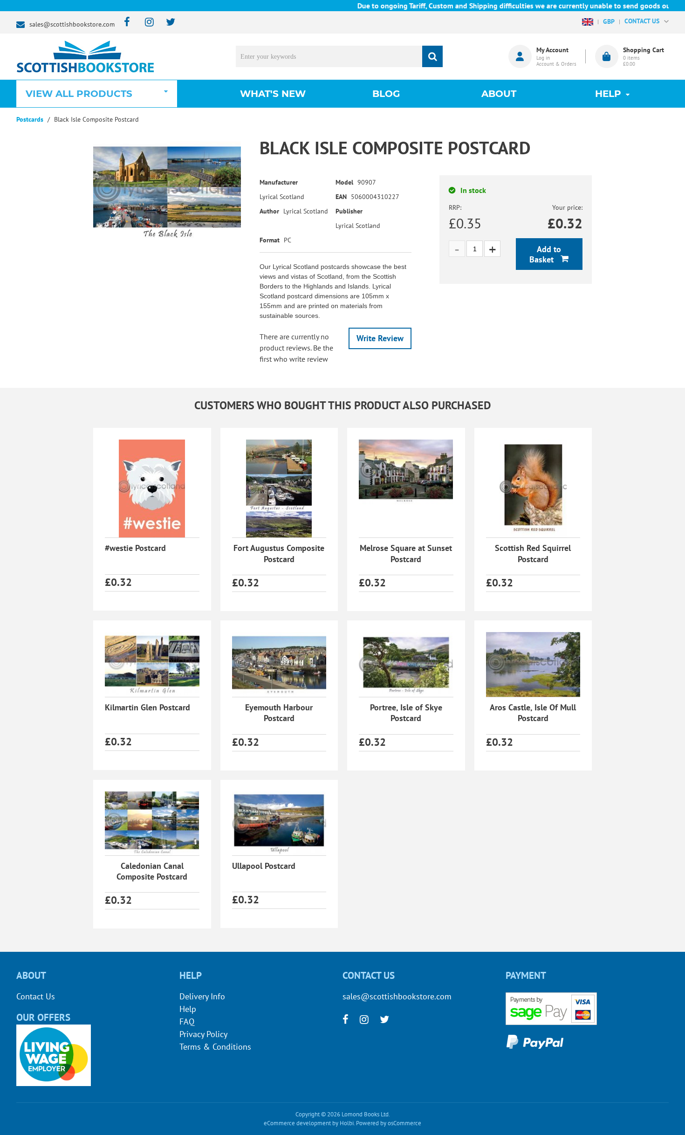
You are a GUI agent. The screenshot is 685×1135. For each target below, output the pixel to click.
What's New (273, 93)
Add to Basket (545, 254)
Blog (386, 93)
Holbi (347, 1123)
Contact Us (35, 996)
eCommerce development (297, 1123)
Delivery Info (202, 996)
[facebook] (124, 22)
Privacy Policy (203, 1034)
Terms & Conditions (215, 1046)
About (498, 93)
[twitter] (166, 22)
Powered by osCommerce (388, 1123)
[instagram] (145, 22)
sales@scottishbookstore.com (72, 24)
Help (187, 1009)
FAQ (186, 1021)
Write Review (380, 338)
